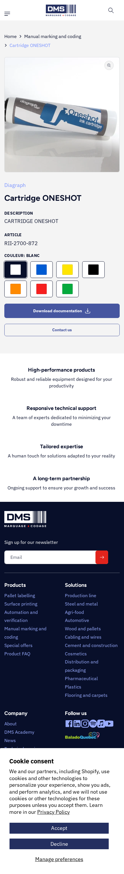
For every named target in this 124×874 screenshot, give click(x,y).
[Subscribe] (101, 557)
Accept (59, 828)
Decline (59, 844)
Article (13, 234)
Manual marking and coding (52, 36)
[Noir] (93, 269)
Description (18, 213)
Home (10, 36)
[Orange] (15, 289)
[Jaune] (67, 269)
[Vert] (67, 289)
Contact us (62, 329)
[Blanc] (15, 269)
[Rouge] (41, 289)
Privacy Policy (53, 812)
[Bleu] (41, 269)
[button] (8, 14)
